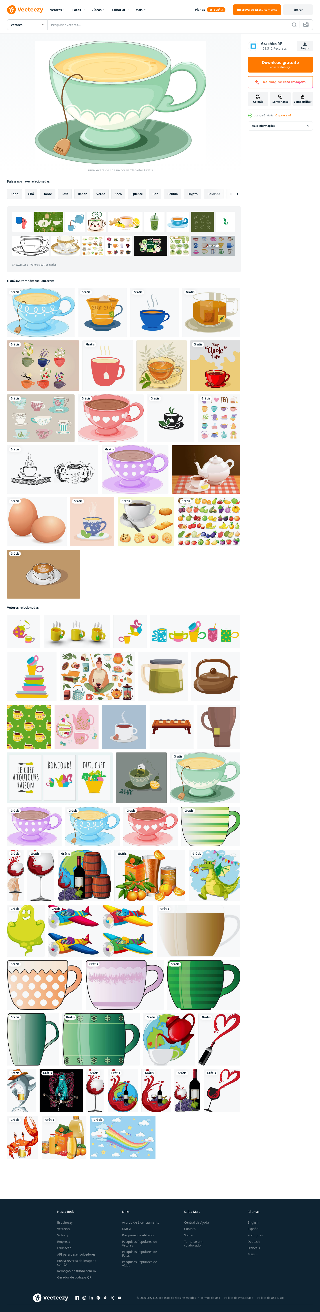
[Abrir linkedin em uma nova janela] (91, 1298)
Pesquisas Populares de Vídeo (139, 1264)
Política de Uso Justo (270, 1298)
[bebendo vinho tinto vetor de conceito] (15, 875)
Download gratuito (280, 64)
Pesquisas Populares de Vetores (139, 1243)
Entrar (298, 9)
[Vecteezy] (25, 9)
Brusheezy (65, 1222)
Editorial (118, 10)
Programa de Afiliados (138, 1235)
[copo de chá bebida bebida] (211, 312)
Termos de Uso (210, 1298)
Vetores (56, 10)
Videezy (62, 1235)
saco (118, 194)
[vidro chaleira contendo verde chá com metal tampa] (163, 676)
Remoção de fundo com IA (76, 1271)
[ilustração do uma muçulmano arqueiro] (61, 1090)
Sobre (188, 1235)
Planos (200, 9)
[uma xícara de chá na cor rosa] (111, 418)
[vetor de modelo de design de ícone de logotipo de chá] (170, 418)
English (253, 1222)
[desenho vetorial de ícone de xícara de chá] (102, 312)
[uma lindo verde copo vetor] (33, 1039)
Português (255, 1235)
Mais (139, 10)
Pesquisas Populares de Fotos (139, 1254)
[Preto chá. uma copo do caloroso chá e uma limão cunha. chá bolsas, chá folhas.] (141, 777)
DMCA (126, 1229)
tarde (48, 194)
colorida (213, 194)
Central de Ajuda (196, 1222)
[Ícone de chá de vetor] (154, 312)
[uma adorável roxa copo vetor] (125, 985)
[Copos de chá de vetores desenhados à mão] (43, 365)
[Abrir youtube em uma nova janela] (119, 1298)
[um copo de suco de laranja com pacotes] (149, 875)
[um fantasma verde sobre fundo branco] (26, 931)
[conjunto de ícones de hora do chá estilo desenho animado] (219, 418)
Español (253, 1229)
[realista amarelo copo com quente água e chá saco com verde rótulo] (77, 631)
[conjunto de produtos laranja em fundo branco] (64, 1137)
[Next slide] (234, 194)
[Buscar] (294, 24)
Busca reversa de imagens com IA (76, 1263)
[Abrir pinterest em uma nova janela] (98, 1298)
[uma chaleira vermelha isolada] (169, 1039)
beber (82, 194)
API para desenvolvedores (76, 1254)
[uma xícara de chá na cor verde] (205, 777)
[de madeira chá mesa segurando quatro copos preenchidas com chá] (172, 727)
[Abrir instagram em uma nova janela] (84, 1298)
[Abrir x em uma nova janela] (112, 1298)
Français (254, 1248)
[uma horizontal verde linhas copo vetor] (210, 826)
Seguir (305, 48)
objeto (192, 194)
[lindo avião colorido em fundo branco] (100, 931)
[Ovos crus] (37, 521)
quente (137, 194)
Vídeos (96, 10)
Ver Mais (213, 246)
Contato (190, 1229)
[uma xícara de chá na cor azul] (41, 312)
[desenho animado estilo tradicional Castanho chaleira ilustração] (215, 676)
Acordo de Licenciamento (140, 1222)
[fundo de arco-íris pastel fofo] (122, 1137)
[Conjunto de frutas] (209, 521)
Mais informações (263, 126)
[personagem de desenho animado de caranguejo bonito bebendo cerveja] (22, 1137)
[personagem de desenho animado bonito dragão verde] (214, 875)
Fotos (76, 10)
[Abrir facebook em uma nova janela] (77, 1298)
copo (14, 194)
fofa (65, 194)
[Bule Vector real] (206, 469)
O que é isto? (283, 115)
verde (100, 194)
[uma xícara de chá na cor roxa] (135, 469)
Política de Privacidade (238, 1298)
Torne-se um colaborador (193, 1243)
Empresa (63, 1241)
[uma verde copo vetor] (203, 985)
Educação (64, 1248)
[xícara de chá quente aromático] (161, 365)
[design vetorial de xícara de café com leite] (43, 574)
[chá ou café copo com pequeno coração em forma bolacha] (124, 727)
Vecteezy (63, 1229)
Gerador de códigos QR (74, 1277)
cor (155, 194)
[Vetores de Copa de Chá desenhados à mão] (41, 418)
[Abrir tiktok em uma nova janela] (105, 1298)
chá (31, 194)
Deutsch (254, 1241)
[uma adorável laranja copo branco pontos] (44, 985)
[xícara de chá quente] (92, 521)
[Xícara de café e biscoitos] (146, 521)
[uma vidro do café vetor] (198, 931)
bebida (172, 194)
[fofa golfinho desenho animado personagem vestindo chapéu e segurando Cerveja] (21, 1090)
